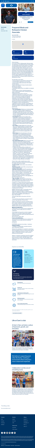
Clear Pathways (16, 273)
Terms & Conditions (7, 445)
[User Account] (33, 1)
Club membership (16, 254)
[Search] (31, 1)
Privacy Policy (12, 445)
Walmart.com (3, 445)
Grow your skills (16, 275)
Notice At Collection (17, 445)
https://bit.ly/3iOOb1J (16, 194)
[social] (2, 433)
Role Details (3, 27)
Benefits (2, 29)
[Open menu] (1, 1)
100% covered (28, 255)
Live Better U (27, 254)
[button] (21, 22)
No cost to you (16, 255)
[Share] (19, 22)
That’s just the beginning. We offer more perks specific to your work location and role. (22, 310)
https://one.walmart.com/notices (18, 177)
